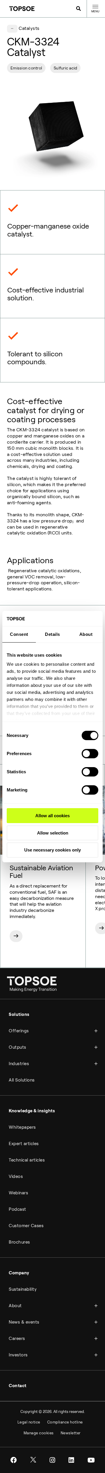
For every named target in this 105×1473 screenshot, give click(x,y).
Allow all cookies (52, 815)
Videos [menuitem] (16, 1176)
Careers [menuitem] (17, 1338)
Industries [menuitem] (19, 1063)
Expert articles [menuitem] (24, 1143)
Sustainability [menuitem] (22, 1289)
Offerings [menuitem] (19, 1030)
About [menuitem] (15, 1305)
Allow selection (52, 832)
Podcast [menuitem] (17, 1209)
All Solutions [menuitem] (22, 1080)
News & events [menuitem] (24, 1322)
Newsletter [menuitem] (71, 1433)
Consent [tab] (19, 634)
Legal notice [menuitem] (29, 1422)
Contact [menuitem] (18, 1385)
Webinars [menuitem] (18, 1193)
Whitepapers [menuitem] (22, 1127)
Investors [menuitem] (18, 1355)
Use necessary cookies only (52, 849)
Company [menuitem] (19, 1273)
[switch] (90, 753)
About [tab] (86, 634)
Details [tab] (52, 634)
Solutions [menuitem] (19, 1014)
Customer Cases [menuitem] (26, 1225)
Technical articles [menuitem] (27, 1160)
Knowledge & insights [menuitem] (32, 1110)
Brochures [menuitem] (19, 1242)
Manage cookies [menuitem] (39, 1433)
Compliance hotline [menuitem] (65, 1422)
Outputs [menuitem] (17, 1047)
